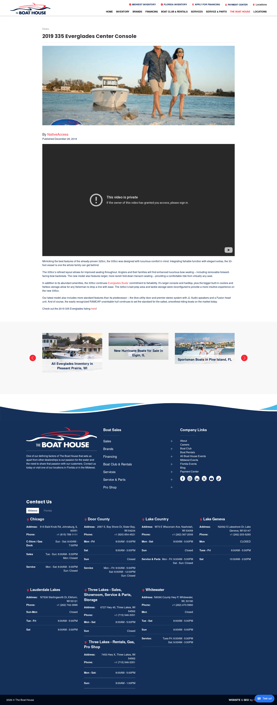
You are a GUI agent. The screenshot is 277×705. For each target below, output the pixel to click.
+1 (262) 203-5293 (240, 534)
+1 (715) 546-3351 (124, 615)
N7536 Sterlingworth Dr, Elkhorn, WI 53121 (59, 599)
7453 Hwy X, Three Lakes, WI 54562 (118, 656)
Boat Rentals (187, 452)
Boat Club (186, 448)
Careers (184, 444)
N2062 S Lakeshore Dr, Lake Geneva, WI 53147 (234, 528)
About (183, 441)
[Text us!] (264, 699)
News (45, 29)
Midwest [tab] (32, 510)
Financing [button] (151, 11)
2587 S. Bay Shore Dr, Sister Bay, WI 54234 (116, 528)
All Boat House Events (193, 456)
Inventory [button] (122, 11)
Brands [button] (137, 11)
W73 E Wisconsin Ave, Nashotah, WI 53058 (174, 528)
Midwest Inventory (143, 4)
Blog (182, 467)
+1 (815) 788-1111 (67, 534)
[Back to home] (30, 8)
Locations (261, 4)
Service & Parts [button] (216, 11)
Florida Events (188, 464)
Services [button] (197, 11)
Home (109, 11)
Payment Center (237, 4)
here (93, 308)
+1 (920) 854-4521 (124, 534)
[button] (33, 358)
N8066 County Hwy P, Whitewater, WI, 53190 (173, 599)
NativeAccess (57, 134)
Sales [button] (107, 441)
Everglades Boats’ (118, 283)
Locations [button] (260, 11)
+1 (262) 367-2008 (182, 534)
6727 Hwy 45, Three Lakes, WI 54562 (117, 609)
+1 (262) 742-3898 (67, 605)
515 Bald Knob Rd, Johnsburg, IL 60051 (59, 528)
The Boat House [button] (240, 11)
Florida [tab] (48, 510)
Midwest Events (189, 460)
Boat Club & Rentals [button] (174, 11)
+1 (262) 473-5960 (182, 605)
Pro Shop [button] (110, 487)
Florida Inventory (175, 4)
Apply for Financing (207, 4)
